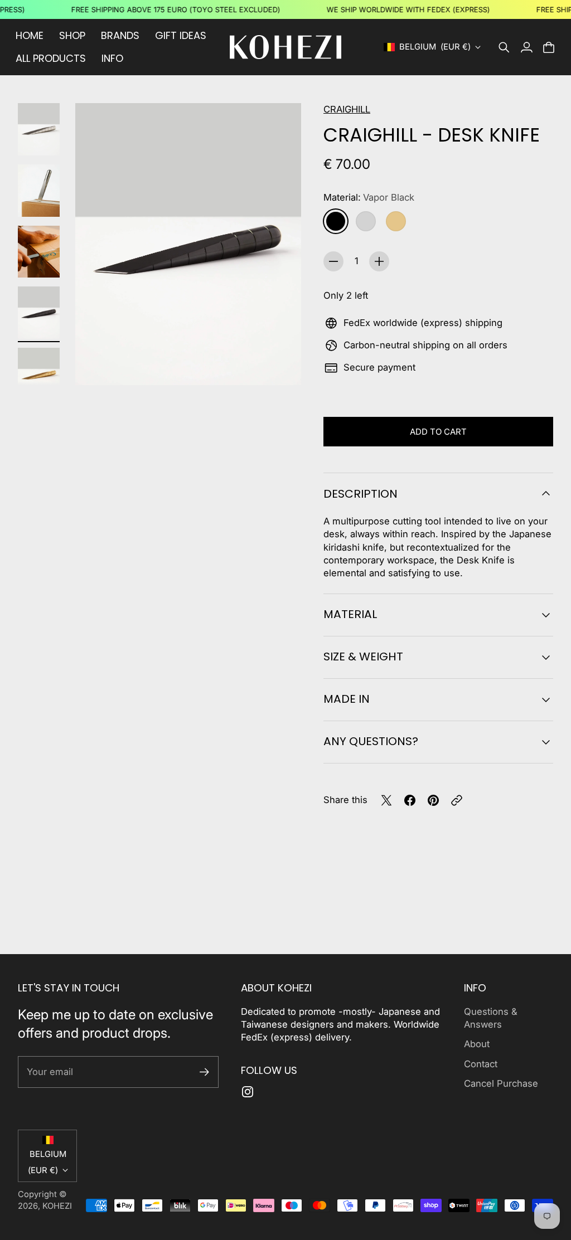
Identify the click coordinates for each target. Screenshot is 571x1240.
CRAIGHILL (346, 109)
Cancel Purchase (501, 1083)
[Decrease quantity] (333, 261)
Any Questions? (370, 741)
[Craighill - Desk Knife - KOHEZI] (188, 244)
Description (360, 494)
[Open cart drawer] (549, 47)
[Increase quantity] (379, 261)
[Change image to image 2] (39, 190)
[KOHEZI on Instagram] (247, 1091)
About (477, 1043)
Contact (480, 1063)
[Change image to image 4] (39, 312)
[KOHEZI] (285, 47)
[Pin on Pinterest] (433, 800)
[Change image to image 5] (39, 374)
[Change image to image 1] (39, 129)
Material (350, 614)
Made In (346, 699)
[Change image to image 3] (39, 252)
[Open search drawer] (504, 47)
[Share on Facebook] (410, 800)
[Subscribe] (204, 1072)
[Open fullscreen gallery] (280, 364)
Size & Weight (363, 656)
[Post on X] (386, 800)
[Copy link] (457, 800)
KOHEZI (57, 1206)
